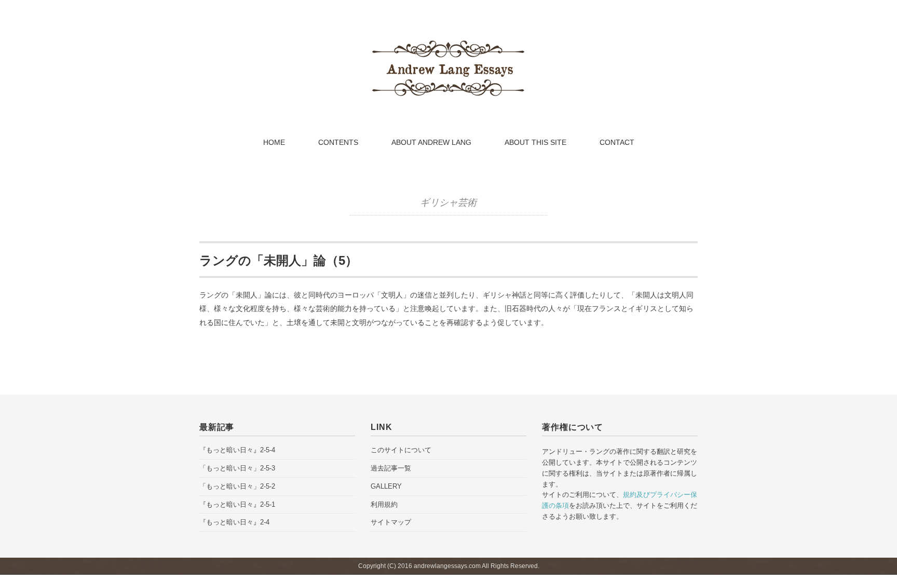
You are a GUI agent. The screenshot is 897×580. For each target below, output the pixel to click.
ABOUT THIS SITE (535, 142)
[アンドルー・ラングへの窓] (448, 43)
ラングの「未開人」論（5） (278, 260)
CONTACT (617, 142)
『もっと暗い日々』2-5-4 (237, 450)
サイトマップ (391, 522)
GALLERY (386, 486)
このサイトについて (401, 450)
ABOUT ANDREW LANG (431, 142)
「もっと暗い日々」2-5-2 (237, 486)
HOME (274, 142)
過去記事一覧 (391, 468)
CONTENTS (338, 142)
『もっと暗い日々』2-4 (234, 522)
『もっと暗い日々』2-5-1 (237, 504)
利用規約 (384, 504)
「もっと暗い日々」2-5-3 (237, 468)
